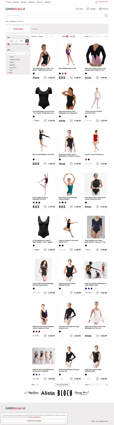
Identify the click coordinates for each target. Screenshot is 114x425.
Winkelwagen (105, 8)
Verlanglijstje (93, 8)
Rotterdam (47, 2)
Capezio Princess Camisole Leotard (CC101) (93, 112)
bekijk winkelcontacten (103, 1)
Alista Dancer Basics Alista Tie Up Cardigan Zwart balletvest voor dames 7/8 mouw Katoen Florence (95, 69)
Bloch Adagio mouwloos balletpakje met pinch (40, 198)
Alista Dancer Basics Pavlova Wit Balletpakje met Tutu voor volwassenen (95, 327)
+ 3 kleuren (95, 288)
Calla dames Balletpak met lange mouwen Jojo (69, 370)
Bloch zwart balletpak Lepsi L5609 (43, 154)
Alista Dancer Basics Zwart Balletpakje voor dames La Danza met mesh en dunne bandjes (69, 155)
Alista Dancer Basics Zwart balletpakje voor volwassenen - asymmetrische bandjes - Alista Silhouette (68, 112)
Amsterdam (15, 2)
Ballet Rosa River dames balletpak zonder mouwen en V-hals (43, 327)
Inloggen (81, 8)
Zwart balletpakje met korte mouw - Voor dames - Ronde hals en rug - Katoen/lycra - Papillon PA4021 (43, 112)
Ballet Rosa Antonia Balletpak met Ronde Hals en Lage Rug (43, 370)
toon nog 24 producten (62, 384)
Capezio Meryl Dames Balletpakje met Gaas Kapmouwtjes (43, 284)
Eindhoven (31, 2)
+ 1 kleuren (43, 331)
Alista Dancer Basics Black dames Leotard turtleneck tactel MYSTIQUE (95, 198)
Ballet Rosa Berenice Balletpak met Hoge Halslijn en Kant (96, 284)
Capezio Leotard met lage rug (94, 154)
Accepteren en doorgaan (34, 421)
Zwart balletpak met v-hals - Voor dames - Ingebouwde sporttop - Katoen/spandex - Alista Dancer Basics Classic (43, 69)
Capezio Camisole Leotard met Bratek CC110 (68, 241)
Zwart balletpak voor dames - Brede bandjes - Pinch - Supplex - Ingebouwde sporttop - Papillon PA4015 (43, 241)
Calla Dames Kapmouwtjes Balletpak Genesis (67, 284)
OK (27, 41)
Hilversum (39, 2)
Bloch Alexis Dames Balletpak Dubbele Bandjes (68, 198)
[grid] (67, 36)
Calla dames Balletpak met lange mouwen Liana (69, 327)
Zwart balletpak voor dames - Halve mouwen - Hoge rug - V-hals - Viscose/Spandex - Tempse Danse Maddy (96, 241)
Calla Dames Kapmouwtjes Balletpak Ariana (93, 370)
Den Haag (23, 2)
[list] (73, 36)
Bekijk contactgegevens (35, 417)
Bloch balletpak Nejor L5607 (67, 68)
